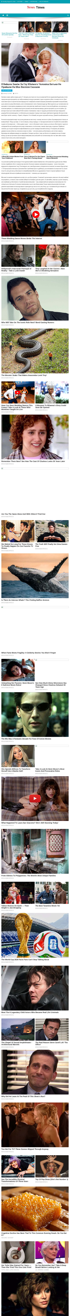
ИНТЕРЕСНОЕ (33, 1)
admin (16, 93)
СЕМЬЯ (26, 1)
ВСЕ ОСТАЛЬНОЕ (44, 1)
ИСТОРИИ (19, 1)
